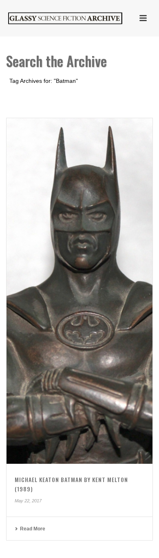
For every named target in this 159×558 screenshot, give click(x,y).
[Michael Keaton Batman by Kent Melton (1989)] (79, 291)
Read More (32, 529)
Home (67, 102)
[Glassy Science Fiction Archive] (57, 18)
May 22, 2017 (28, 500)
